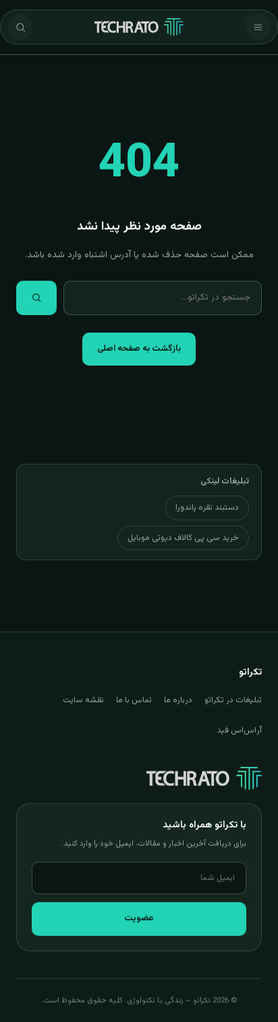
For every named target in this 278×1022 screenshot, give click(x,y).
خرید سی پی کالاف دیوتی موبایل (183, 538)
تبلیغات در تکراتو (233, 700)
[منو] (258, 27)
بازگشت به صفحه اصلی (139, 348)
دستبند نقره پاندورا (207, 507)
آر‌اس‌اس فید (239, 730)
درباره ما (178, 700)
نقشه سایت (83, 700)
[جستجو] (20, 27)
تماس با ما (134, 700)
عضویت (139, 918)
